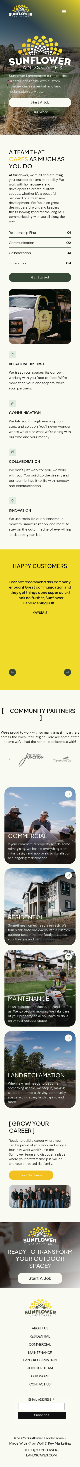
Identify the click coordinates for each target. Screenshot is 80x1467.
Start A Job (40, 102)
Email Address (41, 1399)
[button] (63, 11)
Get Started (40, 277)
